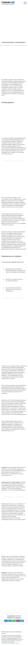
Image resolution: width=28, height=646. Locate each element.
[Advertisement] (14, 23)
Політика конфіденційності (13, 643)
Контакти (3, 643)
